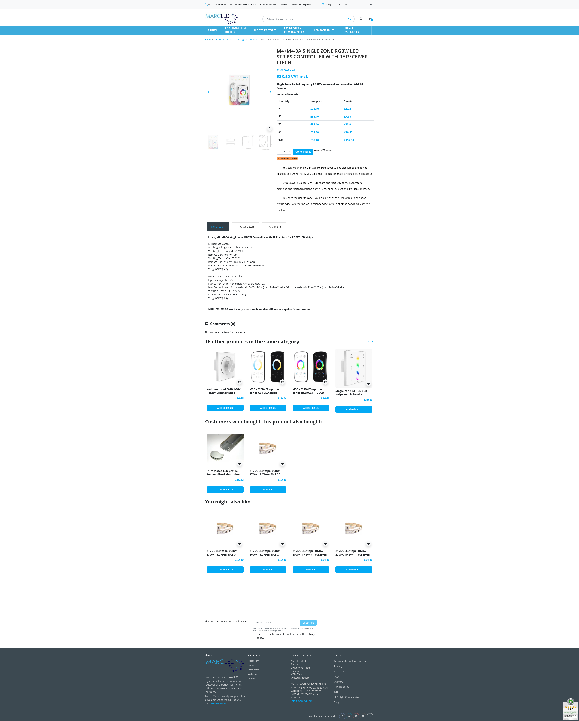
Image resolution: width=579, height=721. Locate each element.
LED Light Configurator (347, 697)
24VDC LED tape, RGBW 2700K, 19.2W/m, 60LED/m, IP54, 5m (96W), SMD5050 (352, 554)
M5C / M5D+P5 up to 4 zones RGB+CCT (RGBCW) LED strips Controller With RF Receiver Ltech (310, 394)
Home (208, 39)
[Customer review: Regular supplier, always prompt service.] (570, 709)
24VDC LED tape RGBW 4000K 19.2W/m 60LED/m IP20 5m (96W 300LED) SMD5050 (266, 556)
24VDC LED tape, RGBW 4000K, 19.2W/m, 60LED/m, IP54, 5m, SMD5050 (310, 554)
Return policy (341, 687)
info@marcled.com (301, 701)
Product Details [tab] (246, 226)
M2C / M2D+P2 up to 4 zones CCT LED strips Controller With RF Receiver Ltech (264, 394)
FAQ (336, 676)
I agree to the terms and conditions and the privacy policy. (285, 636)
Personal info (254, 660)
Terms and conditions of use (350, 661)
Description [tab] (218, 226)
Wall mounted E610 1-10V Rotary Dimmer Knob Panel (224, 392)
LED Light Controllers (247, 39)
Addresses (252, 674)
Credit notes (253, 669)
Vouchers (252, 678)
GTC (336, 692)
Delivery (338, 681)
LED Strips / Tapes (224, 39)
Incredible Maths (218, 704)
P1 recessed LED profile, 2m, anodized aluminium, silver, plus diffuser (224, 474)
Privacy (338, 666)
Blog (336, 702)
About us (339, 671)
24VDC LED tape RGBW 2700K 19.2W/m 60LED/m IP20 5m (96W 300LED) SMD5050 (266, 476)
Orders (251, 665)
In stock (318, 150)
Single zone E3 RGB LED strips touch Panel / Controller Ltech (351, 394)
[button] (370, 19)
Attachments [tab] (274, 226)
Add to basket (303, 151)
